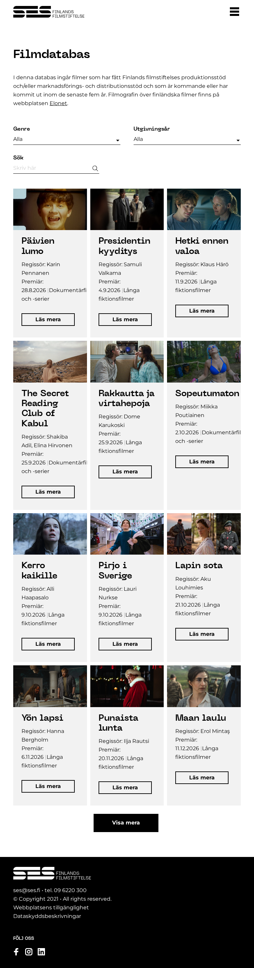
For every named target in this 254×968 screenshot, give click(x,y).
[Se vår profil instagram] (28, 951)
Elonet (58, 103)
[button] (234, 11)
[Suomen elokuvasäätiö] (48, 12)
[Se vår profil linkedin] (41, 951)
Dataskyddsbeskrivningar (47, 916)
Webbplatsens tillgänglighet (51, 907)
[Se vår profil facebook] (16, 951)
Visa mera (126, 822)
